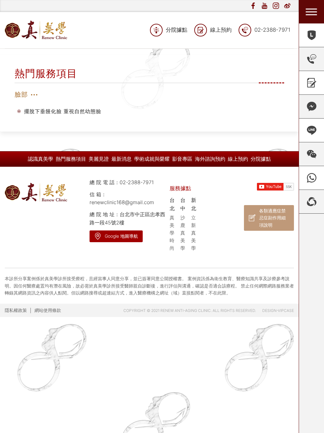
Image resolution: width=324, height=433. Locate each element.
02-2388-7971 (272, 30)
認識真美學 (40, 159)
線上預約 (221, 30)
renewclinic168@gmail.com (122, 202)
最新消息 (121, 159)
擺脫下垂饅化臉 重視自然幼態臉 (62, 111)
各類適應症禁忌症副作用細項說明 (272, 218)
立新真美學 (193, 233)
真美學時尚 (172, 233)
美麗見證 (99, 159)
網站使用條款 (47, 310)
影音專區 (182, 159)
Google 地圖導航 (121, 236)
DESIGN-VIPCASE (278, 310)
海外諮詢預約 (210, 159)
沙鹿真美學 (182, 233)
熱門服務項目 (71, 159)
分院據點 (176, 30)
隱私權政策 (16, 310)
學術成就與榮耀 (152, 159)
